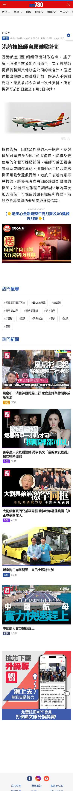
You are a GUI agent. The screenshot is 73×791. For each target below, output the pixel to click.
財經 (6, 402)
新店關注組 (32, 310)
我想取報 (36, 785)
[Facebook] (29, 778)
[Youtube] (46, 778)
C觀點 (9, 318)
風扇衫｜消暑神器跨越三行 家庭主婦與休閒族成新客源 (36, 395)
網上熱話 (50, 310)
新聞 (6, 633)
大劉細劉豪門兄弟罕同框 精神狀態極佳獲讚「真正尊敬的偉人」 (36, 513)
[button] (4, 4)
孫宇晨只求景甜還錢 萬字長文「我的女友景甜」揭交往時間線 (36, 454)
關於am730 (57, 785)
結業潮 (57, 302)
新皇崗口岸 (12, 310)
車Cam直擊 (39, 302)
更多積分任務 (56, 755)
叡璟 (22, 318)
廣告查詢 (16, 785)
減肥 (65, 318)
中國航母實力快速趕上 (19, 628)
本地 (5, 38)
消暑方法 (38, 318)
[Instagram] (38, 778)
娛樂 (6, 461)
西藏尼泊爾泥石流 (15, 302)
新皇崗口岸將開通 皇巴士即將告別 (28, 570)
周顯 (8, 326)
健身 (53, 318)
